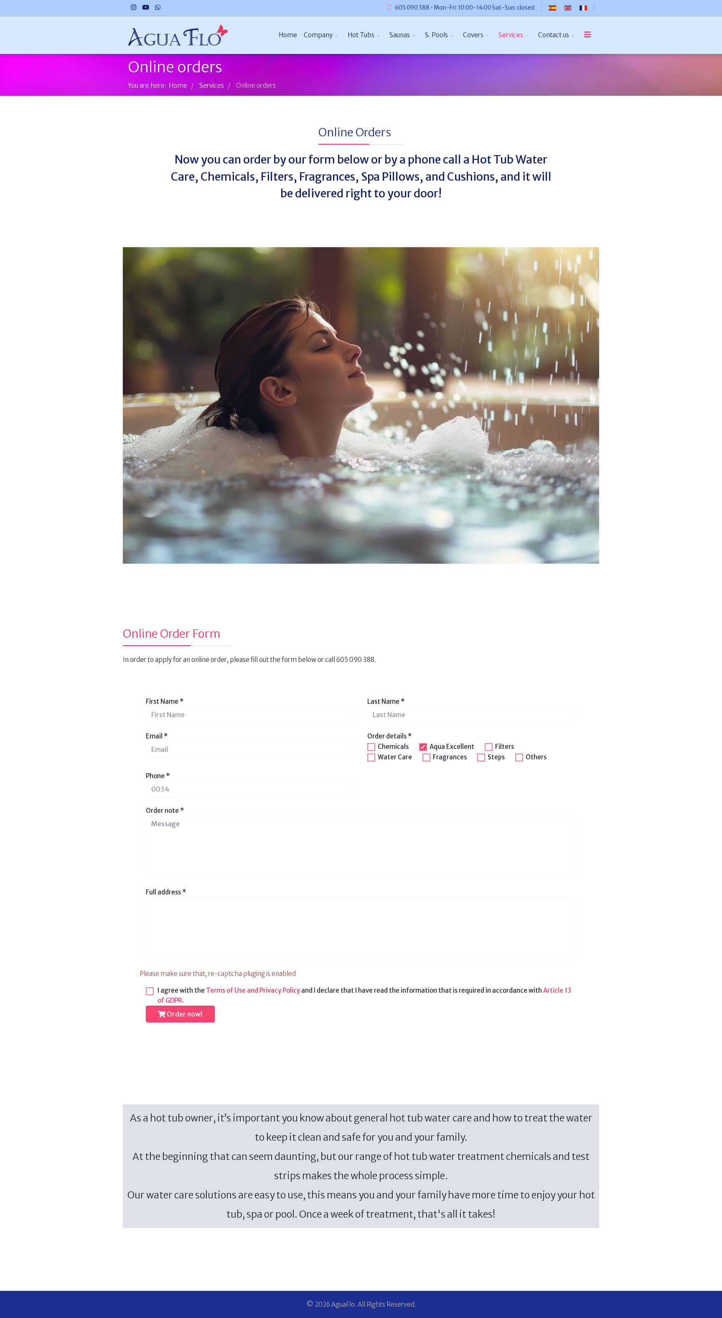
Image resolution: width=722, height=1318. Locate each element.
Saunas (399, 35)
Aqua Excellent (452, 747)
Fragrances (450, 757)
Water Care (395, 757)
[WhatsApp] (157, 7)
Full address (166, 892)
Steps (496, 757)
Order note (165, 811)
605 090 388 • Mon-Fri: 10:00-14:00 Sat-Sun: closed (464, 7)
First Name (164, 701)
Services (510, 35)
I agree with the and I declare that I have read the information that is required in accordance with (364, 995)
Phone (158, 776)
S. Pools (436, 35)
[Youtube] (145, 7)
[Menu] (587, 35)
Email (157, 736)
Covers (473, 35)
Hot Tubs (361, 35)
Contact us (553, 35)
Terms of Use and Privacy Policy (253, 990)
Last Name (385, 701)
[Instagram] (133, 7)
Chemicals (393, 747)
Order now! (184, 1014)
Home (288, 35)
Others (536, 757)
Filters (504, 747)
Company (318, 35)
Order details (389, 736)
